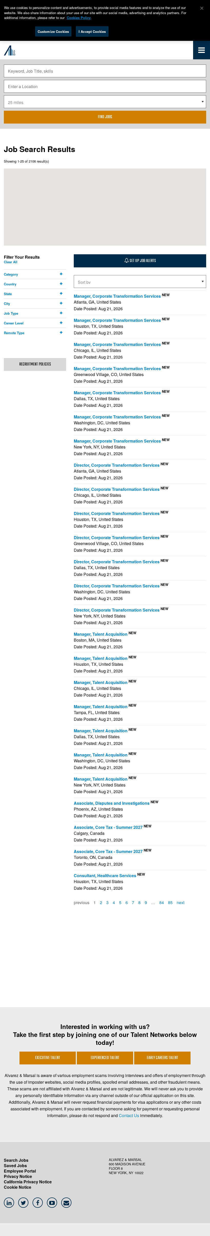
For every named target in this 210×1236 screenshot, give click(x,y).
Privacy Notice (18, 1176)
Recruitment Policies (35, 364)
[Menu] (201, 51)
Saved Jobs (15, 1165)
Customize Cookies (53, 31)
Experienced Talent (105, 1058)
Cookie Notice (17, 1187)
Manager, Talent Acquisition (101, 634)
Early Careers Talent (162, 1058)
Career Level (14, 323)
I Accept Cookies (92, 31)
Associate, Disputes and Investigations (112, 803)
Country (10, 284)
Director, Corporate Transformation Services (117, 465)
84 (161, 902)
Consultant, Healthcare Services (105, 875)
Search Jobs (16, 1160)
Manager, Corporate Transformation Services (117, 296)
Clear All (10, 261)
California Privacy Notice (28, 1182)
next (180, 902)
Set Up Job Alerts (142, 261)
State (8, 294)
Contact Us (129, 1115)
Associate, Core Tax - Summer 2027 (108, 827)
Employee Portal (20, 1171)
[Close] (201, 8)
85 (170, 902)
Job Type (11, 313)
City (7, 303)
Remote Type (14, 333)
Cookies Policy (79, 17)
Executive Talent (47, 1058)
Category (11, 274)
